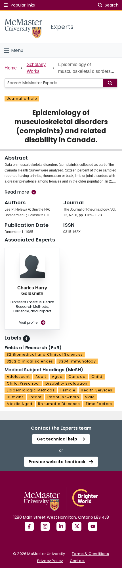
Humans (15, 397)
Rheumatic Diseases (59, 403)
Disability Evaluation (66, 383)
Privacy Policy (50, 560)
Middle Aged (19, 403)
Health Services (96, 390)
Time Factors (99, 403)
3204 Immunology (77, 361)
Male (89, 397)
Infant (36, 397)
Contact (77, 560)
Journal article (22, 98)
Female (67, 390)
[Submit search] (110, 83)
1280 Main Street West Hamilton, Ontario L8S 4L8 (61, 517)
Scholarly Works (36, 68)
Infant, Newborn (63, 397)
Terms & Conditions (90, 553)
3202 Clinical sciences (30, 361)
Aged (57, 376)
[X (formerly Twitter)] (76, 526)
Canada (77, 376)
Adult (40, 376)
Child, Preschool (23, 383)
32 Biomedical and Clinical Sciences (45, 354)
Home (11, 67)
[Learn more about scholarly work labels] (26, 338)
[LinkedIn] (61, 526)
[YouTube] (92, 526)
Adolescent (18, 376)
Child (96, 376)
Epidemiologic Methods (31, 390)
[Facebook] (29, 526)
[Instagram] (45, 526)
